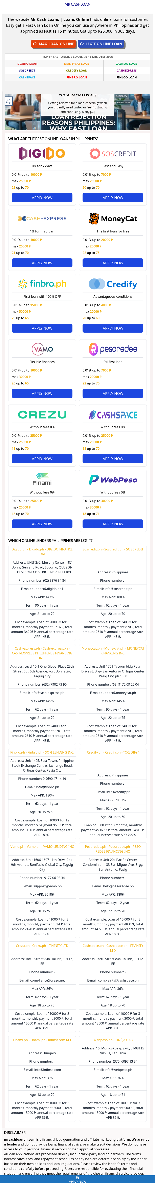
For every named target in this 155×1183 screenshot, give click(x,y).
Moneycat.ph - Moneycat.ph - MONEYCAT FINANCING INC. (113, 650)
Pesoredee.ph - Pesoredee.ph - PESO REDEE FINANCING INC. (113, 849)
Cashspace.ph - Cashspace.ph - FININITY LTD (113, 948)
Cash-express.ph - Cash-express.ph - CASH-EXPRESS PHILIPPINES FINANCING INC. (42, 653)
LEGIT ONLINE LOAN (104, 43)
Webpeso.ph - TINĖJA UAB (113, 1040)
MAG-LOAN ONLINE (56, 43)
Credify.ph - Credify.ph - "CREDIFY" (113, 752)
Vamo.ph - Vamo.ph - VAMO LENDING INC (42, 846)
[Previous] (4, 111)
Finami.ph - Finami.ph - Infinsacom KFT (42, 1040)
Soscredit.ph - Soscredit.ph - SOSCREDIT (113, 549)
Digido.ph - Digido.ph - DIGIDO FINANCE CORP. (42, 551)
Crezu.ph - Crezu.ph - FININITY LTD (42, 945)
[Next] (151, 111)
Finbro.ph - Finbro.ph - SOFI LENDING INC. (42, 752)
